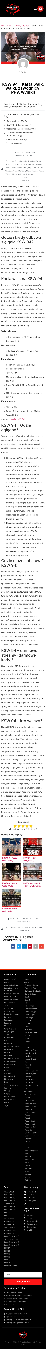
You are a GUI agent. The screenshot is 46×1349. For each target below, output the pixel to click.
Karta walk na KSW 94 (17, 121)
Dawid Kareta (22, 168)
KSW (27, 181)
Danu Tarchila (11, 168)
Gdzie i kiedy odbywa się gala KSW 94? (22, 115)
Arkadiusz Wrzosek (13, 164)
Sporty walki (27, 155)
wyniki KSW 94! (18, 419)
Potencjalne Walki (35, 927)
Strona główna (7, 26)
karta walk (24, 927)
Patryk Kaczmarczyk (30, 174)
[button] (35, 8)
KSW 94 (26, 26)
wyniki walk (24, 931)
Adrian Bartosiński (22, 161)
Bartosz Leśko (37, 164)
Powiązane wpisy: (17, 143)
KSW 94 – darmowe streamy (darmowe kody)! (20, 134)
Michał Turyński (32, 171)
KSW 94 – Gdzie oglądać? (19, 125)
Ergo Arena (34, 918)
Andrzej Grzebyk (36, 161)
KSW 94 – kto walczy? (16, 139)
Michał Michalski (19, 171)
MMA (28, 922)
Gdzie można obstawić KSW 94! (21, 129)
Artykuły (17, 26)
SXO (24, 1344)
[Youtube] (40, 9)
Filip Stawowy (33, 168)
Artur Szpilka (26, 164)
